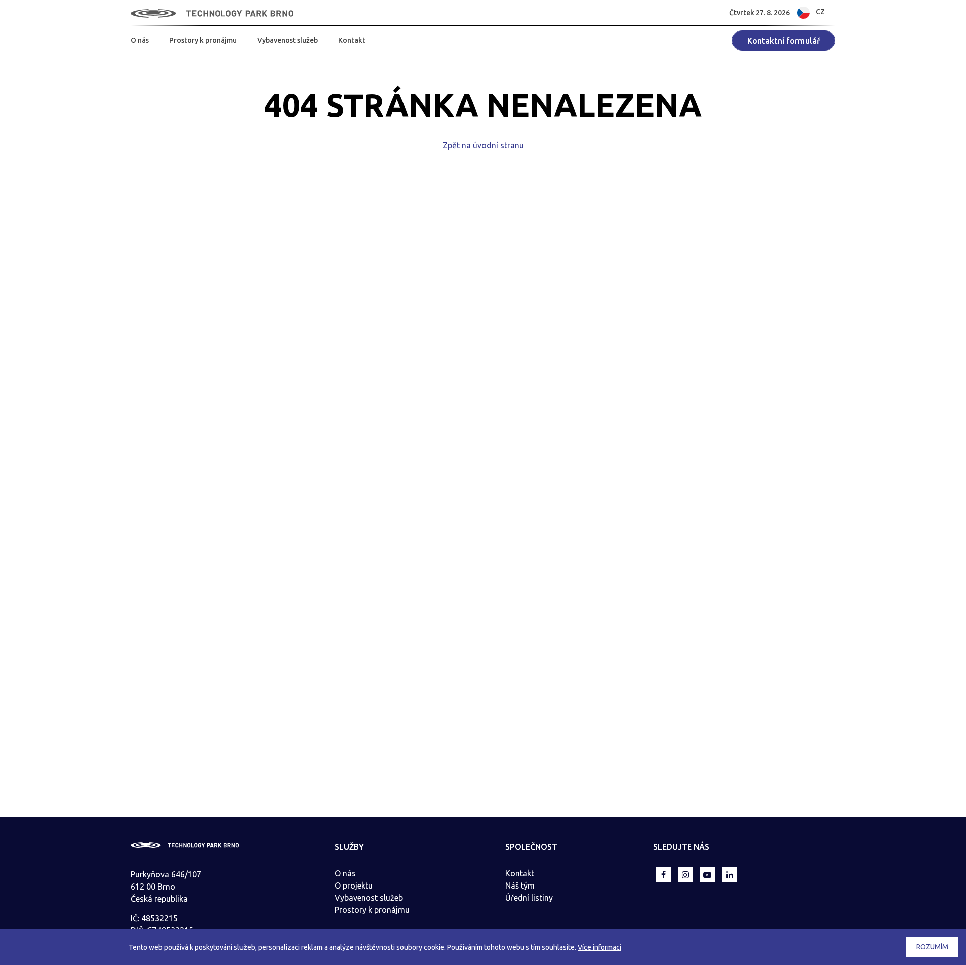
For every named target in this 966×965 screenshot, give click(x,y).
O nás (140, 40)
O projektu (354, 885)
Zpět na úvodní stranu (483, 145)
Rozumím (932, 947)
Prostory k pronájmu (203, 40)
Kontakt (351, 40)
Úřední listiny (529, 897)
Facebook (663, 874)
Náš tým (520, 885)
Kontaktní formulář (783, 40)
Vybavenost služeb (287, 40)
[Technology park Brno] (212, 13)
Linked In (729, 874)
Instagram (685, 874)
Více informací (599, 947)
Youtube (707, 874)
